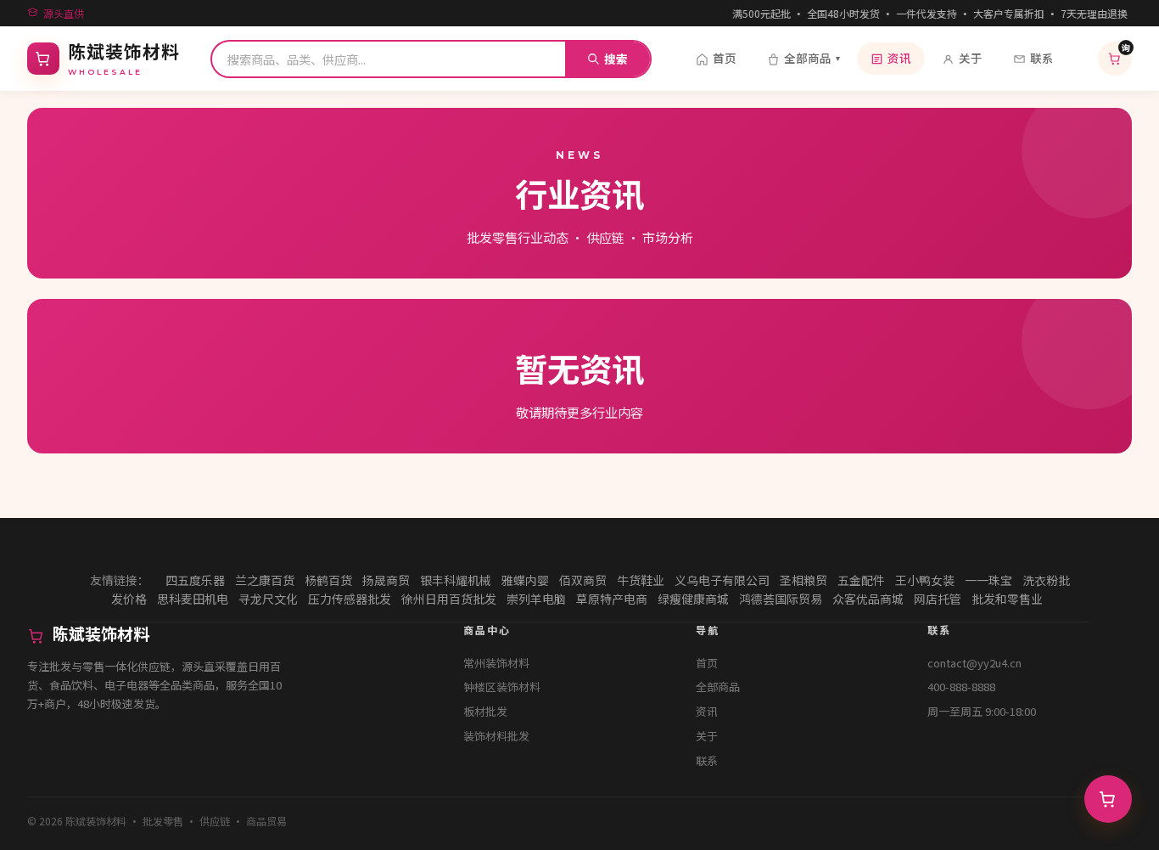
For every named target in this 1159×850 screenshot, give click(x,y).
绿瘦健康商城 (693, 598)
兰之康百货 (264, 579)
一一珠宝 (988, 579)
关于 (971, 57)
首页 (724, 57)
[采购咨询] (1108, 799)
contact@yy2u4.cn (974, 663)
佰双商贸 (583, 579)
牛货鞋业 (640, 579)
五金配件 (861, 579)
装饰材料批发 (496, 736)
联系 (1042, 57)
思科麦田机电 (192, 598)
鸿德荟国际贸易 (780, 598)
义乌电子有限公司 (722, 579)
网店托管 (937, 598)
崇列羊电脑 (536, 598)
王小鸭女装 (925, 579)
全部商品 (812, 57)
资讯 (899, 57)
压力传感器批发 (349, 598)
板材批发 (485, 711)
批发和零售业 (1007, 598)
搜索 (616, 58)
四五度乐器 (195, 579)
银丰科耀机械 (455, 579)
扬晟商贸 (386, 579)
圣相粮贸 (803, 579)
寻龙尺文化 (268, 598)
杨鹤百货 (328, 579)
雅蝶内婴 (525, 579)
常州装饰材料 (496, 663)
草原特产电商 (611, 598)
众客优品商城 (868, 598)
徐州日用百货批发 (448, 598)
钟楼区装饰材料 (501, 686)
